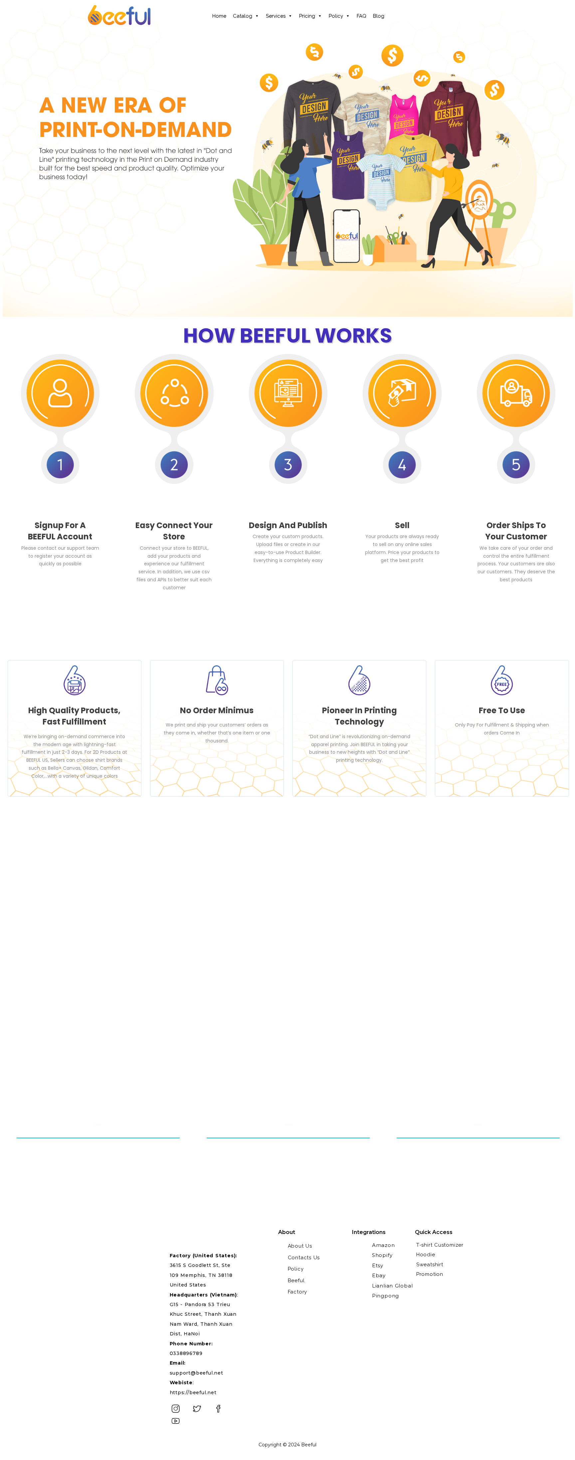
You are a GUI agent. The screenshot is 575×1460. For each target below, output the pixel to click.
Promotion (429, 1274)
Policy (336, 16)
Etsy (377, 1265)
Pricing (307, 16)
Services (276, 16)
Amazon (383, 1245)
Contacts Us (304, 1258)
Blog (378, 16)
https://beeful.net (193, 1393)
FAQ (361, 16)
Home (219, 16)
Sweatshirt (429, 1265)
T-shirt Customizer (440, 1245)
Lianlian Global (392, 1286)
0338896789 (186, 1353)
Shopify (382, 1255)
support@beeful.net (196, 1373)
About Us (300, 1246)
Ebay (379, 1275)
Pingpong (385, 1295)
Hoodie (425, 1255)
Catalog (242, 16)
